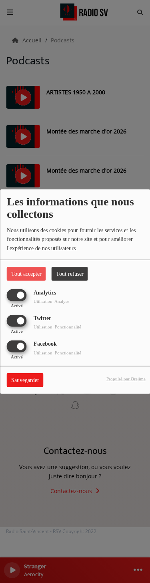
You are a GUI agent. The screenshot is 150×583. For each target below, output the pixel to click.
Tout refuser (70, 274)
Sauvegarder (25, 380)
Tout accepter (26, 274)
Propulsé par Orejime (126, 378)
